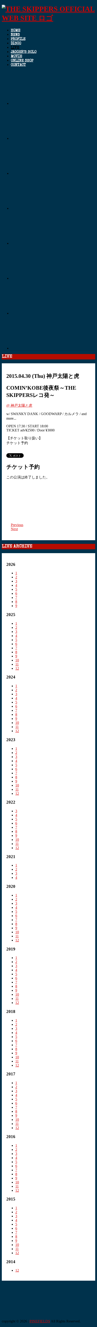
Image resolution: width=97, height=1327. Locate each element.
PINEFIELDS (40, 1321)
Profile (18, 39)
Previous (17, 525)
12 (17, 668)
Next (14, 529)
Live (15, 48)
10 (17, 660)
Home (15, 30)
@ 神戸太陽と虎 (19, 405)
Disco (16, 43)
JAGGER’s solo (24, 52)
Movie (16, 56)
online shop (22, 61)
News (15, 35)
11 (17, 664)
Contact (18, 65)
